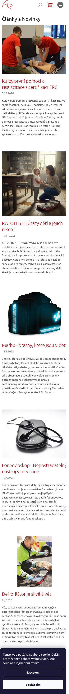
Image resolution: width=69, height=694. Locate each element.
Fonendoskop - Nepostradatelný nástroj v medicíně (34, 468)
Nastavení (33, 672)
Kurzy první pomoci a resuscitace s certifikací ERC (30, 84)
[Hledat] (40, 5)
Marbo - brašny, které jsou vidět (34, 345)
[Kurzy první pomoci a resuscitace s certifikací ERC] (34, 49)
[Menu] (60, 5)
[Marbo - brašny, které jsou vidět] (34, 313)
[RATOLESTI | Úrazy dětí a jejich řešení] (34, 183)
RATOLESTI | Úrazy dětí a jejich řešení (32, 226)
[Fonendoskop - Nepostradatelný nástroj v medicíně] (34, 433)
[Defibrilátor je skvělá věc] (34, 561)
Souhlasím (33, 685)
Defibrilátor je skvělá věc (27, 594)
